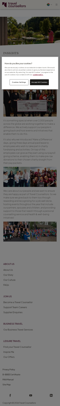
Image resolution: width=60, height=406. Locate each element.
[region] (30, 73)
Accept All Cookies (39, 82)
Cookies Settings (19, 82)
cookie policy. (38, 75)
